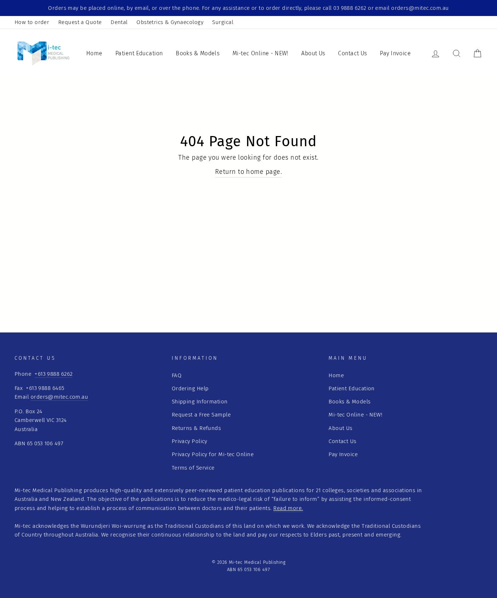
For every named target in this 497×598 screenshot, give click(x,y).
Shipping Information (200, 401)
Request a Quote (80, 22)
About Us (313, 53)
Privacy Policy (189, 441)
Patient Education (139, 53)
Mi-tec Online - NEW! (260, 53)
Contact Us (352, 53)
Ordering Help (190, 388)
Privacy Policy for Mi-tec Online (213, 454)
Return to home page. (248, 172)
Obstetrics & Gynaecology (169, 22)
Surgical (222, 22)
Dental (119, 22)
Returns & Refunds (196, 428)
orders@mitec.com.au (59, 397)
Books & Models (197, 53)
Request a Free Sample (201, 414)
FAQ (177, 375)
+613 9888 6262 (53, 374)
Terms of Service (193, 468)
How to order (32, 22)
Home (94, 53)
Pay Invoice (395, 53)
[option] (248, 8)
